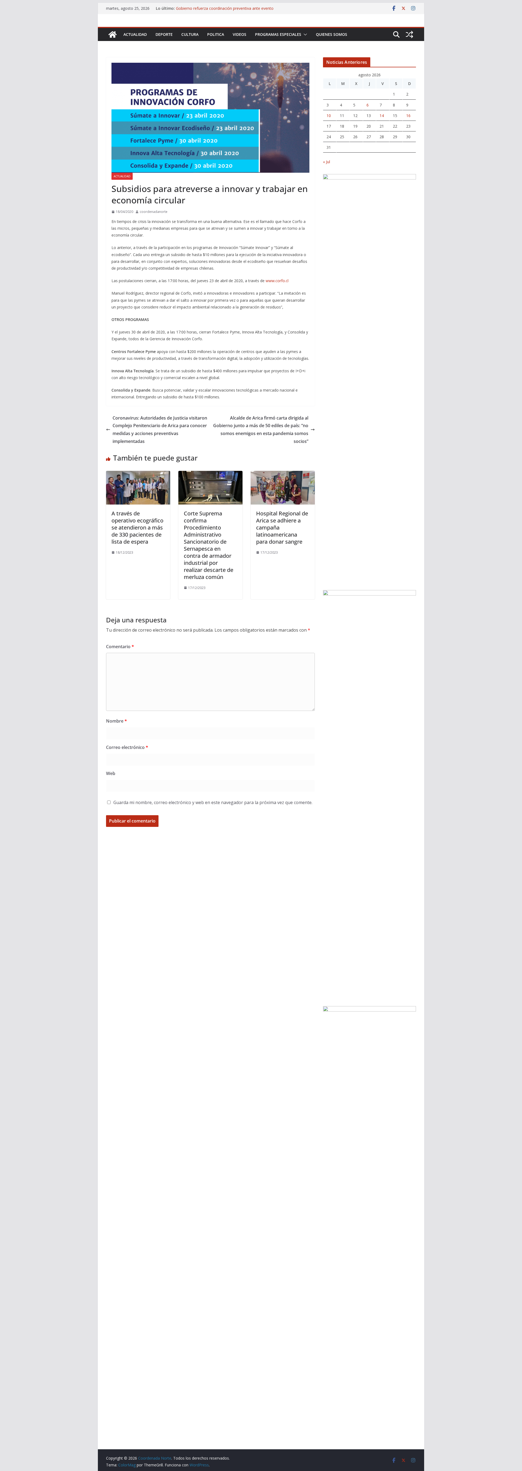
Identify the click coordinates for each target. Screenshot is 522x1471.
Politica (215, 34)
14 (382, 115)
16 (408, 115)
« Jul (326, 161)
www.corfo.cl (277, 280)
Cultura (189, 34)
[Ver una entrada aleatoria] (409, 34)
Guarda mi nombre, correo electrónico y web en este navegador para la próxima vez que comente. (212, 802)
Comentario (120, 647)
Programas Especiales (278, 34)
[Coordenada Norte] (112, 34)
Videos (239, 34)
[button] (304, 34)
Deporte (164, 34)
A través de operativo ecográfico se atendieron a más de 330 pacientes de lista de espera (137, 527)
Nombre (116, 721)
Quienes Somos (331, 34)
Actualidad (135, 34)
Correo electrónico (127, 747)
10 (329, 115)
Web (110, 773)
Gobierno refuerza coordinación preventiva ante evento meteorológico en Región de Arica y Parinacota (225, 11)
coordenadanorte (153, 211)
